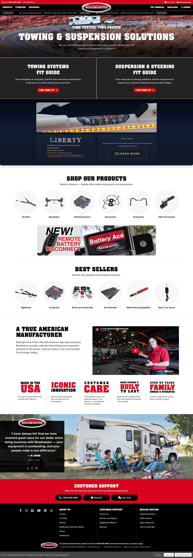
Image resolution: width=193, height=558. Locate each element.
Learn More (129, 154)
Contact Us (104, 514)
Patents (62, 522)
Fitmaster (20, 7)
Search (186, 7)
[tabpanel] (96, 36)
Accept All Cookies (183, 555)
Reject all (168, 555)
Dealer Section (146, 518)
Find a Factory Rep (147, 527)
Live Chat (126, 497)
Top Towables (157, 7)
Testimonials (64, 535)
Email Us (98, 497)
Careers (62, 514)
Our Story (63, 518)
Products (7, 7)
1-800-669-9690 (102, 543)
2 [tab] (32, 468)
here (141, 543)
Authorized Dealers (147, 514)
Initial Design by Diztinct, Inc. (113, 547)
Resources (34, 7)
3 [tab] (36, 468)
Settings (158, 555)
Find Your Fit (47, 90)
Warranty (103, 527)
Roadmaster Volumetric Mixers (71, 527)
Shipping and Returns (108, 522)
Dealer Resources (147, 522)
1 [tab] (28, 468)
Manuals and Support (108, 518)
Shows (62, 531)
